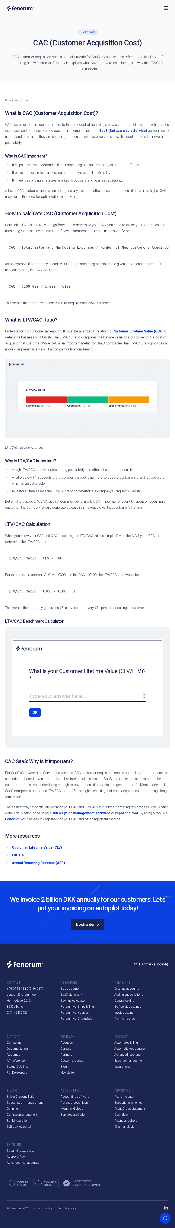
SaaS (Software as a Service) (123, 131)
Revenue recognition (74, 1102)
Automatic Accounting (129, 1048)
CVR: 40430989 (17, 1012)
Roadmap (13, 1054)
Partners (66, 1054)
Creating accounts (126, 988)
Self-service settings (127, 1006)
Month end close (72, 1108)
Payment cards (124, 1018)
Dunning (12, 1108)
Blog (64, 1066)
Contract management (22, 1114)
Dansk (146, 986)
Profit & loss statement (129, 1108)
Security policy (66, 1208)
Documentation (17, 1048)
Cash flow (121, 1114)
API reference (16, 1060)
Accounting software (75, 1096)
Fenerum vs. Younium (75, 1012)
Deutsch (147, 1037)
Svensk (147, 1012)
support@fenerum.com (23, 994)
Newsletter (68, 1072)
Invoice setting (124, 1012)
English (157, 986)
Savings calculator (73, 1000)
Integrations (122, 1066)
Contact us (14, 1042)
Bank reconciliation (73, 1114)
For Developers (17, 1072)
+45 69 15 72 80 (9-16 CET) (25, 988)
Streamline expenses (21, 1150)
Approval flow (16, 1156)
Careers (66, 1048)
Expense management (129, 1060)
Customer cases (72, 1060)
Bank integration (18, 1120)
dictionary (12, 100)
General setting (124, 1000)
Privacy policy (43, 1208)
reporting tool (126, 813)
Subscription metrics (128, 1102)
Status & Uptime (17, 1066)
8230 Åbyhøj (15, 1006)
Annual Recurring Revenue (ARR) (38, 863)
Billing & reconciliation (21, 1096)
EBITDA (18, 855)
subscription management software (81, 813)
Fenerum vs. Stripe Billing (77, 1006)
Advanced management (23, 1162)
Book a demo (87, 924)
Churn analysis (124, 1126)
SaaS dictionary (71, 994)
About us (67, 1042)
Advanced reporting (127, 1054)
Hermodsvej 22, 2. (19, 1000)
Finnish (147, 1025)
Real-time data (123, 1096)
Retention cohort (125, 1120)
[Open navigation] (166, 8)
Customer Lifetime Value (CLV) (137, 331)
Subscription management (25, 1102)
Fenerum (12, 819)
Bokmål (147, 999)
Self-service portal (19, 1126)
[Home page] (83, 8)
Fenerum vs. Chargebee (76, 1018)
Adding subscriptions (128, 994)
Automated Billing (126, 1042)
